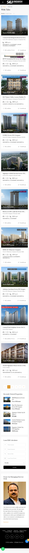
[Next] (19, 386)
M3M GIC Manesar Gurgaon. (12, 250)
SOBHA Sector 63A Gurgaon (11, 135)
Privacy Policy (8, 531)
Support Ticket (22, 530)
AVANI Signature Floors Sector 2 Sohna (15, 365)
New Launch (13, 57)
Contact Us (9, 530)
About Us (16, 530)
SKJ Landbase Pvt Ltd (10, 50)
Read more (6, 522)
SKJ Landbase (8, 70)
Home (4, 6)
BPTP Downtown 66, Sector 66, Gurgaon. (15, 59)
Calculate (14, 467)
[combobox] (10, 13)
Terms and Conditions (18, 531)
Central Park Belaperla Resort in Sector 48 (16, 37)
